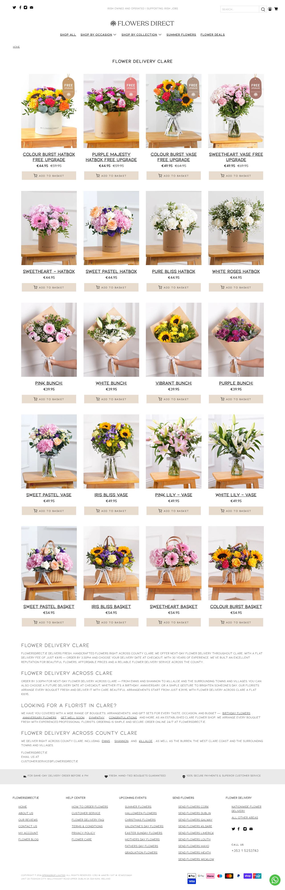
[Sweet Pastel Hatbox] (111, 228)
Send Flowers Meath (194, 852)
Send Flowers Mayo (193, 846)
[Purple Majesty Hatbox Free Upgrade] (111, 111)
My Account (28, 833)
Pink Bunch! (49, 382)
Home (16, 47)
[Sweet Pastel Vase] (49, 451)
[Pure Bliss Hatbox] (174, 228)
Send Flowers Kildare (195, 826)
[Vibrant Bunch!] (174, 340)
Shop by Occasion (96, 34)
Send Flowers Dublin (194, 813)
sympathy (96, 717)
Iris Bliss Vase (111, 494)
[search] (263, 9)
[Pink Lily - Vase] (174, 451)
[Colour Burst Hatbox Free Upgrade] (49, 111)
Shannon (121, 741)
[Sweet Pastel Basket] (49, 563)
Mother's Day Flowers (142, 839)
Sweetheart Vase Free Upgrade (236, 156)
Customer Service (86, 813)
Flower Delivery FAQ (88, 819)
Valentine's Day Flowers (144, 826)
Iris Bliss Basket (111, 606)
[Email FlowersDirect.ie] (33, 8)
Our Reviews (28, 819)
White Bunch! (111, 382)
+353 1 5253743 (245, 850)
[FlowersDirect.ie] (142, 22)
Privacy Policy (83, 833)
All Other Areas (245, 817)
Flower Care (82, 839)
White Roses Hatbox (236, 271)
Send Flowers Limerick (196, 833)
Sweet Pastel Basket (48, 606)
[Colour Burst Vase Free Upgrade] (174, 111)
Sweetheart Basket (173, 606)
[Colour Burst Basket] (236, 563)
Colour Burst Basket (236, 606)
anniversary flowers (39, 717)
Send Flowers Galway (195, 819)
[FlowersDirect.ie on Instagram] (27, 8)
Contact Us (27, 826)
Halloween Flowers (141, 813)
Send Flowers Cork (193, 806)
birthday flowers (236, 713)
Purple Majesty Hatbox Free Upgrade (111, 156)
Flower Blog (28, 839)
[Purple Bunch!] (236, 340)
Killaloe (146, 741)
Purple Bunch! (236, 382)
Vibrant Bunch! (174, 382)
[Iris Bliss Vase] (111, 451)
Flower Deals (213, 34)
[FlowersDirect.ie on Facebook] (21, 8)
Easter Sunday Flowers (143, 833)
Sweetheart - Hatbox (49, 271)
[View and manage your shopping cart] (277, 9)
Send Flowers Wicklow (196, 859)
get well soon (72, 717)
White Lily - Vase (236, 494)
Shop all (68, 34)
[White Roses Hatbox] (236, 228)
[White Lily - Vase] (236, 451)
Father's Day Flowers (141, 846)
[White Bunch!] (111, 340)
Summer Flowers (181, 34)
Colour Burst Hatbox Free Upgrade (49, 156)
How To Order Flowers (90, 806)
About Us (25, 813)
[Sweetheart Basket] (174, 563)
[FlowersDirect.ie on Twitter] (15, 8)
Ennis (106, 741)
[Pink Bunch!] (49, 340)
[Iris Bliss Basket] (111, 563)
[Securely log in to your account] (270, 9)
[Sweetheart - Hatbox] (49, 228)
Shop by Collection (139, 34)
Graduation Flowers (141, 852)
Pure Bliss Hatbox (173, 271)
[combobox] (239, 9)
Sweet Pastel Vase (48, 494)
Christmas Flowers (140, 819)
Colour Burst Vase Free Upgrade (174, 156)
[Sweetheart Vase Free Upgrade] (236, 111)
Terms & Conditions (87, 826)
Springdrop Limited (53, 875)
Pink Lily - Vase (173, 494)
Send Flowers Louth (194, 839)
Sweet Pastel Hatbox (111, 271)
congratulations (123, 717)
